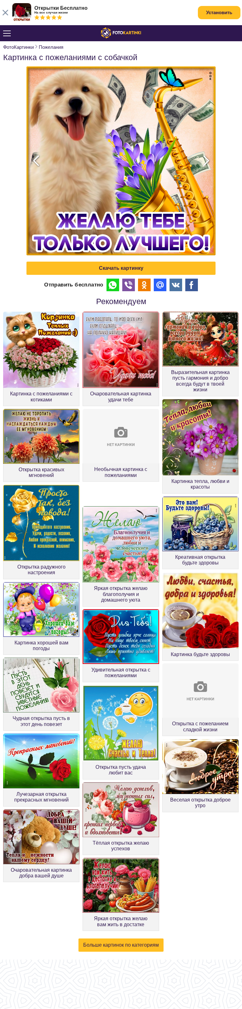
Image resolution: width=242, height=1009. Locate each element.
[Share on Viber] (128, 285)
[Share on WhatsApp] (113, 285)
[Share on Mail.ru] (160, 285)
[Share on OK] (144, 285)
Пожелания (51, 47)
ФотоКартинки (18, 47)
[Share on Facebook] (191, 285)
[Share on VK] (176, 285)
